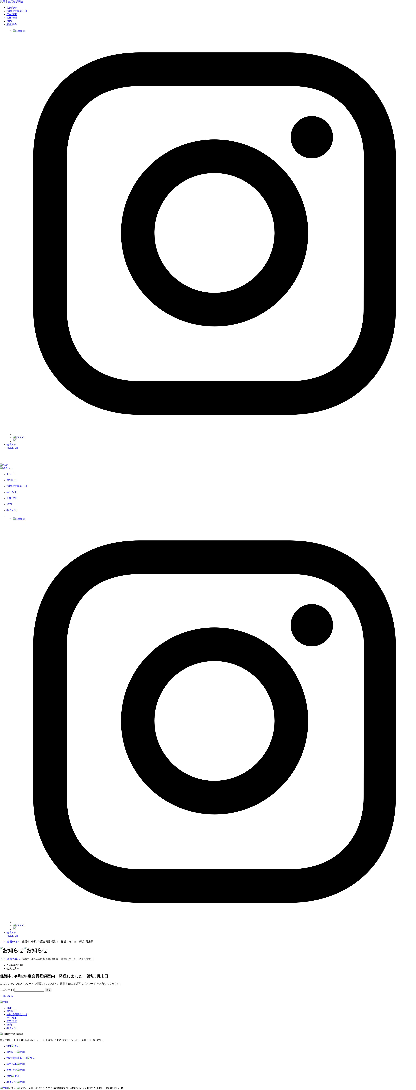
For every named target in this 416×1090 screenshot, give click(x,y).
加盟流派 (11, 17)
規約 (9, 21)
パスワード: (7, 989)
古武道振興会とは (16, 11)
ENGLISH (12, 447)
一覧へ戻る (6, 996)
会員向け (11, 444)
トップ (10, 474)
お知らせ (11, 7)
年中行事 (11, 14)
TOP (9, 1008)
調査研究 (11, 24)
